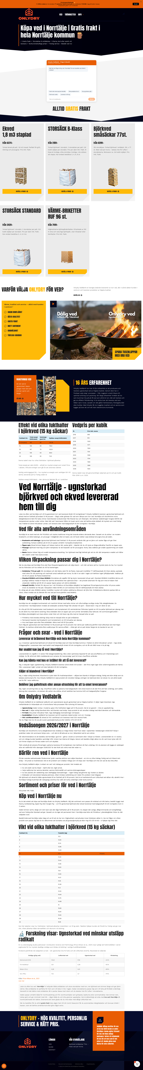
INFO (80, 14)
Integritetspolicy (91, 1064)
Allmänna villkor (79, 1064)
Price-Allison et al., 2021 (31, 978)
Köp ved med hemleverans (65, 1064)
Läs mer (21, 981)
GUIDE (51, 1047)
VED (60, 14)
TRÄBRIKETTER (70, 14)
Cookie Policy (51, 1064)
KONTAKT (52, 1050)
